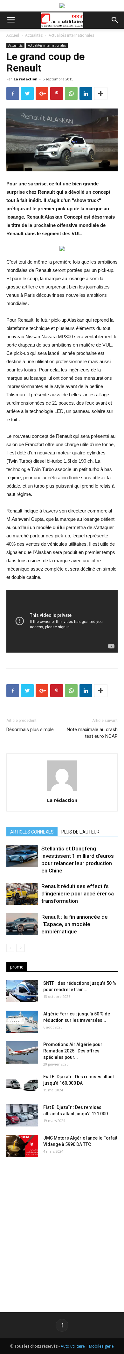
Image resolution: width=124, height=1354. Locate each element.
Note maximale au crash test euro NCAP (92, 733)
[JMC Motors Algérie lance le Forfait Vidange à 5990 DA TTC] (22, 1146)
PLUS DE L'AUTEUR (80, 831)
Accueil (12, 35)
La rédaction (26, 79)
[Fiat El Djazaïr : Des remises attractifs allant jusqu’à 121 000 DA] (22, 1115)
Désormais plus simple (30, 729)
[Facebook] (62, 1325)
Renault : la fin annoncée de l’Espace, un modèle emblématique (74, 924)
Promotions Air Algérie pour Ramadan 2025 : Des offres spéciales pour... (72, 1051)
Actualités (34, 35)
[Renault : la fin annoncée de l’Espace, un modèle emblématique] (22, 924)
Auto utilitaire (73, 1346)
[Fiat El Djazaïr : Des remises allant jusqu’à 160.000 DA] (22, 1084)
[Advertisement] (62, 1229)
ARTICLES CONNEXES (32, 831)
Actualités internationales (71, 35)
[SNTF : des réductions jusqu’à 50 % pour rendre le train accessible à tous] (22, 991)
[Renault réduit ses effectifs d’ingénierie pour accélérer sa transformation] (22, 894)
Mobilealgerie (101, 1346)
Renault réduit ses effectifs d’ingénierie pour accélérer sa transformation (77, 893)
